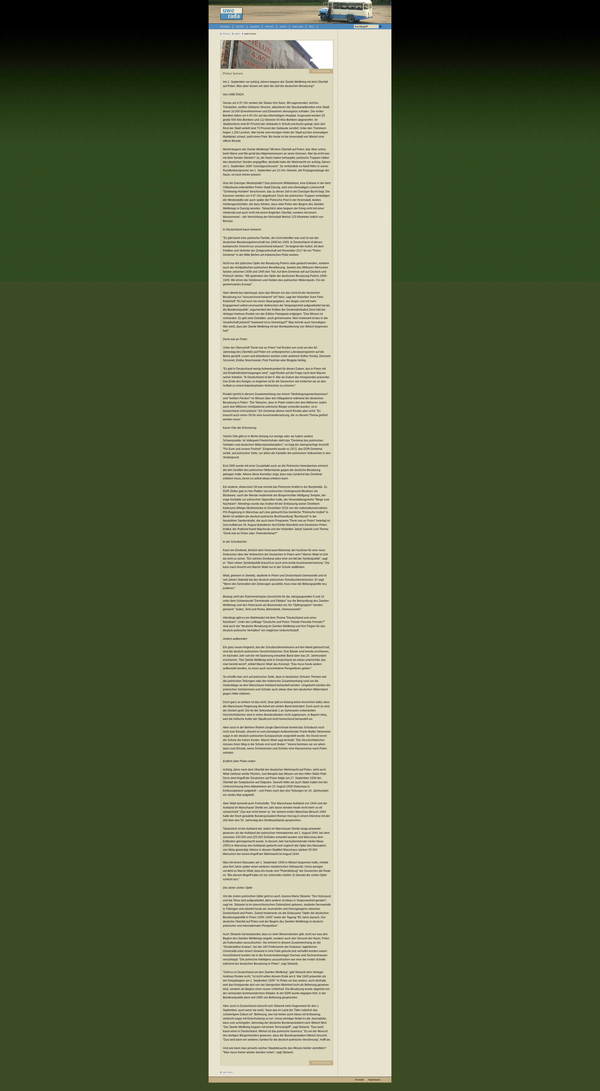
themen (269, 26)
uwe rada (297, 26)
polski (283, 26)
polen (237, 34)
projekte (254, 26)
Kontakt (359, 1079)
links (311, 26)
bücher (240, 26)
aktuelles (225, 26)
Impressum (374, 1079)
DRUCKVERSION (321, 71)
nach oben (228, 1072)
